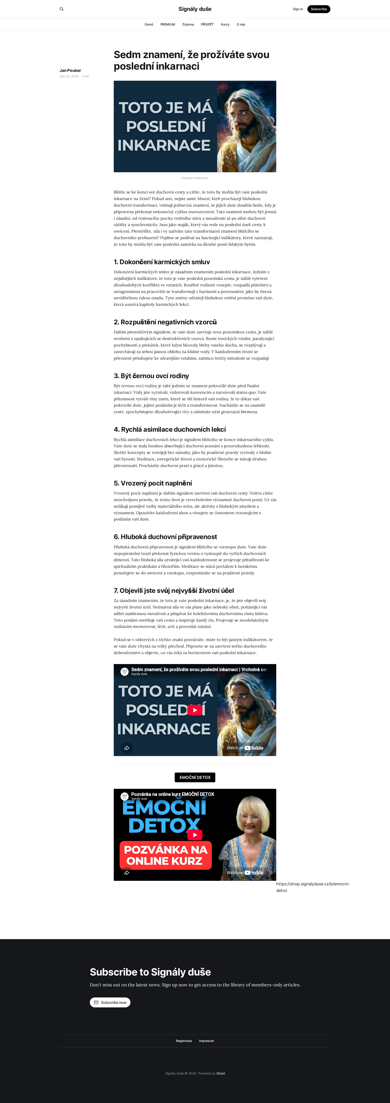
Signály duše (195, 9)
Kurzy (225, 24)
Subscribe (319, 9)
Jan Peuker (70, 70)
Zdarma (188, 24)
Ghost (220, 1073)
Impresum (206, 1041)
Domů (149, 24)
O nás (241, 24)
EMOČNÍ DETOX (195, 777)
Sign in (298, 9)
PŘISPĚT (207, 24)
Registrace (184, 1041)
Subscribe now (113, 1002)
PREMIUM (167, 24)
